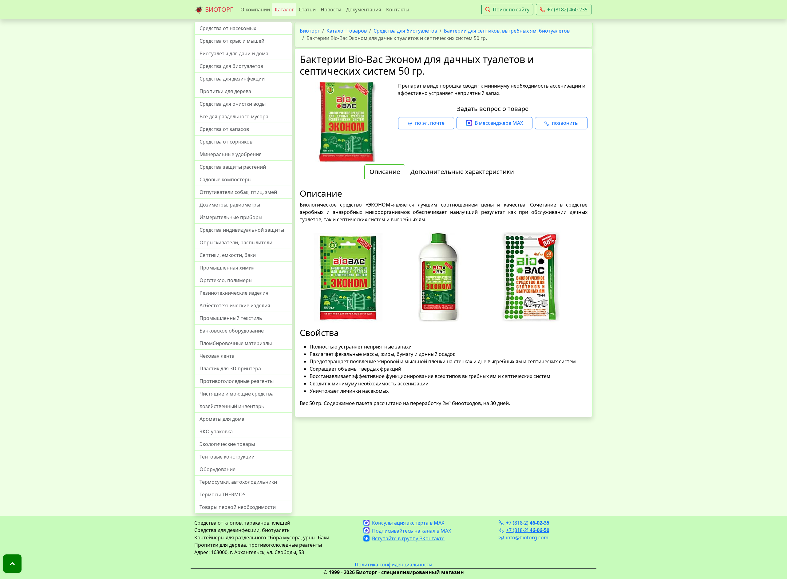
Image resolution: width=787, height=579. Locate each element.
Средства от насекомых (228, 28)
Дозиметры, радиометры (230, 204)
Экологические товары (227, 444)
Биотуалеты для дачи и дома (234, 53)
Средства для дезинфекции (232, 78)
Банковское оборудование (232, 330)
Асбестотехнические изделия (235, 305)
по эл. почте (430, 123)
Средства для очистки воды (233, 103)
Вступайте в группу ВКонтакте (408, 538)
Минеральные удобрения (231, 154)
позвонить (565, 123)
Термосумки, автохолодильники (238, 482)
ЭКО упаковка (216, 431)
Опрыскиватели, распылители (236, 242)
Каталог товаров (346, 30)
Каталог (284, 9)
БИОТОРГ (218, 9)
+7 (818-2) (527, 522)
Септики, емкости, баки (228, 255)
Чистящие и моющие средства (237, 393)
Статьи (307, 9)
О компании (255, 9)
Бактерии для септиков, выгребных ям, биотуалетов (507, 30)
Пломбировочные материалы (236, 343)
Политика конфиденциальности (393, 564)
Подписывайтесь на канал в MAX (411, 530)
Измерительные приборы (231, 217)
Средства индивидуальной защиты (242, 229)
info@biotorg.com (527, 537)
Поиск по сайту (511, 9)
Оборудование (217, 469)
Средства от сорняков (226, 141)
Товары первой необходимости (238, 507)
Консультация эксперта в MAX (408, 522)
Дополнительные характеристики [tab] (462, 171)
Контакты (397, 9)
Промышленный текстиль (231, 318)
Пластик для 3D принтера (230, 368)
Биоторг (310, 30)
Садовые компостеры (225, 179)
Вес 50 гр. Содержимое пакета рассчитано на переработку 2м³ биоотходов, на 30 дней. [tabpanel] (443, 297)
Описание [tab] (385, 171)
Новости (331, 9)
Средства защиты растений (233, 166)
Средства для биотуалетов (231, 66)
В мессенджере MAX (499, 123)
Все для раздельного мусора (234, 116)
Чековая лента (217, 356)
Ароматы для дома (222, 419)
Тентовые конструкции (227, 456)
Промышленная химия (227, 267)
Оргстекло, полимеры (226, 280)
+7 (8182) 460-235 (567, 9)
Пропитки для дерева (225, 91)
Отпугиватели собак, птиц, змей (238, 192)
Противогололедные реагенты (237, 381)
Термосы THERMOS (223, 494)
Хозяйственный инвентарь (232, 406)
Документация (363, 9)
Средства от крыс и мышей (232, 40)
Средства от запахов (224, 129)
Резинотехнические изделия (234, 293)
